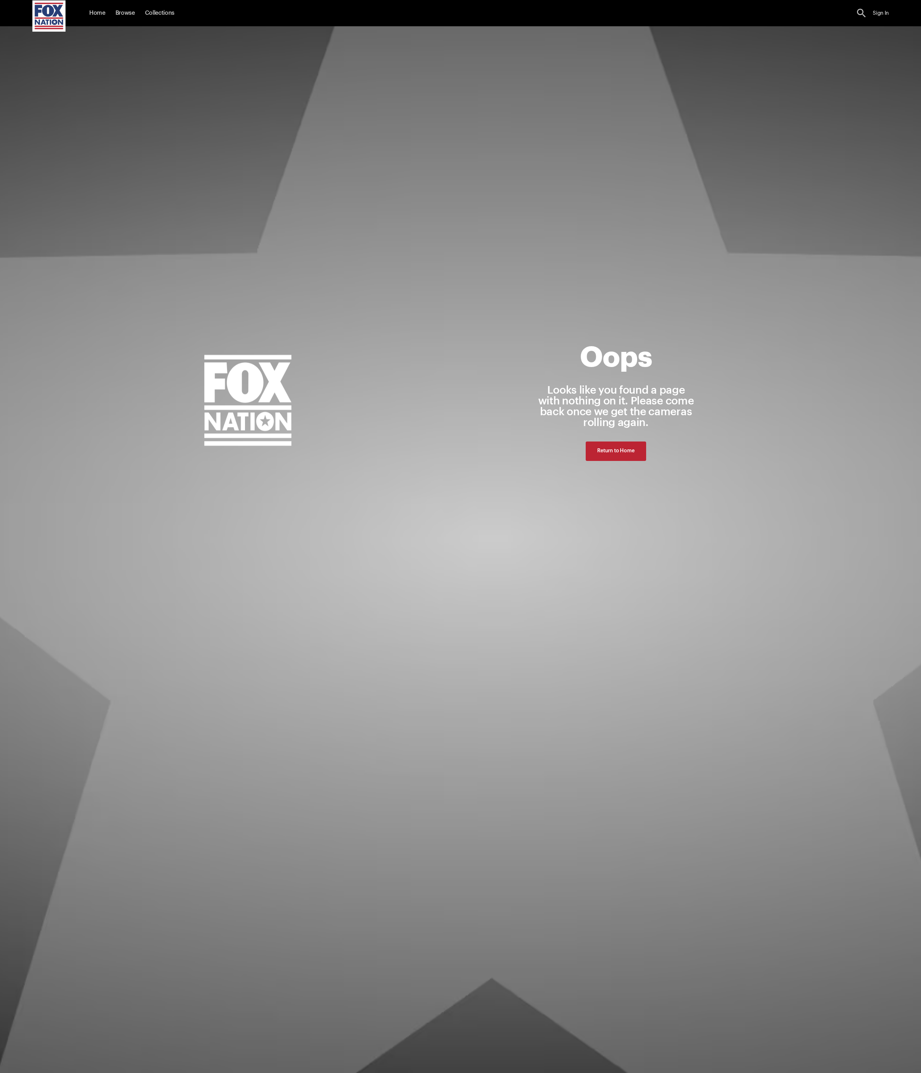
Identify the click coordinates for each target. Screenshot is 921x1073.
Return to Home (615, 450)
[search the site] (861, 13)
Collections (159, 13)
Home (97, 13)
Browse (125, 13)
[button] (861, 13)
